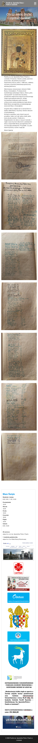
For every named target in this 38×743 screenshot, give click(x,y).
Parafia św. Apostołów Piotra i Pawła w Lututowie (15, 3)
